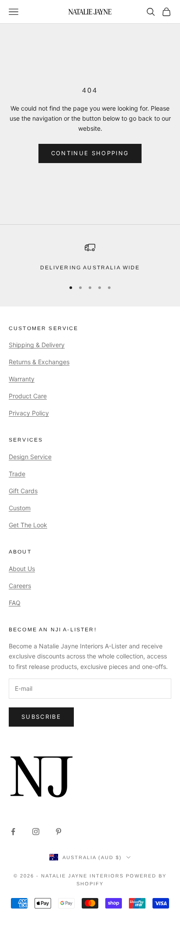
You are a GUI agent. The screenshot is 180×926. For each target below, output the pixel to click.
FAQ (15, 602)
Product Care (28, 396)
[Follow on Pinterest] (58, 831)
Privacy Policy (29, 413)
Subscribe (41, 716)
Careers (20, 585)
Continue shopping (90, 153)
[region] (90, 257)
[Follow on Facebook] (13, 831)
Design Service (30, 456)
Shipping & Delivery (37, 344)
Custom (20, 508)
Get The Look (28, 525)
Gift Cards (23, 490)
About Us (22, 568)
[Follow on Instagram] (35, 831)
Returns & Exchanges (39, 362)
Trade (17, 473)
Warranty (22, 379)
